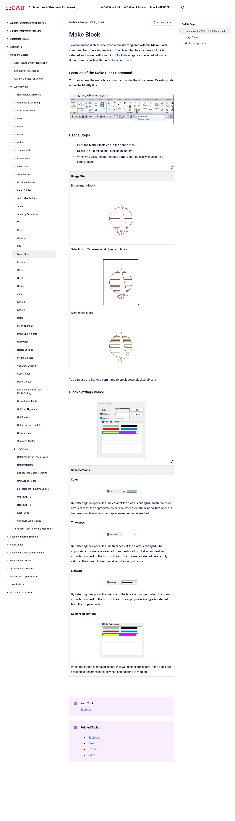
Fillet (19, 246)
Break (20, 278)
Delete (20, 142)
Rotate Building (25, 349)
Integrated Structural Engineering (27, 552)
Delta (20, 317)
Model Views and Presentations (30, 62)
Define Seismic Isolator (29, 425)
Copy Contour (24, 373)
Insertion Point (25, 325)
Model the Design (19, 54)
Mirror (20, 134)
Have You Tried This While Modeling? (33, 528)
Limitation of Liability (21, 592)
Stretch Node (24, 150)
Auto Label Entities (27, 198)
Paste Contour (24, 381)
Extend (20, 230)
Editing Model (21, 86)
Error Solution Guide (20, 560)
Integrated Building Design (24, 536)
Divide (20, 286)
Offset (20, 270)
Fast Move (22, 166)
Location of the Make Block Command (205, 31)
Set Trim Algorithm (27, 409)
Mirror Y (21, 310)
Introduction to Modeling (26, 70)
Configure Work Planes (29, 520)
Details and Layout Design (24, 576)
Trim (19, 222)
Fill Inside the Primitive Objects (33, 488)
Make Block (23, 254)
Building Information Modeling (25, 30)
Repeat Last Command (29, 94)
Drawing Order (24, 433)
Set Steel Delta (25, 465)
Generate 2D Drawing (28, 102)
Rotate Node (23, 158)
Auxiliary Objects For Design (28, 78)
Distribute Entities (26, 182)
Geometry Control (26, 441)
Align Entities (24, 174)
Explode (21, 262)
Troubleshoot (17, 584)
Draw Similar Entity (27, 401)
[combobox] (204, 7)
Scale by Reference (27, 214)
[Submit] (183, 7)
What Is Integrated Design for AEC (28, 23)
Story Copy (22, 341)
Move (20, 118)
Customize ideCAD (20, 38)
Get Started (16, 46)
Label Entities (24, 190)
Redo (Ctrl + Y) (24, 504)
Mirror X (21, 302)
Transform (22, 449)
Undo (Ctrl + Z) (24, 496)
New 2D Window (26, 110)
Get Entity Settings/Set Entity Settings (29, 391)
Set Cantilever (24, 417)
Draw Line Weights (27, 333)
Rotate (20, 126)
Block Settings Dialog (196, 43)
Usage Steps (191, 37)
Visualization (16, 544)
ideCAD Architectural (135, 7)
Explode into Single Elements (32, 473)
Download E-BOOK (160, 7)
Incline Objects (25, 357)
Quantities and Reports (22, 568)
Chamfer (21, 238)
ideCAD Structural (110, 7)
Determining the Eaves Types (32, 457)
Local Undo (23, 512)
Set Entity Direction (27, 365)
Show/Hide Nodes (26, 480)
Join (19, 294)
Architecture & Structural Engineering (53, 7)
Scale (20, 206)
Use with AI (162, 22)
